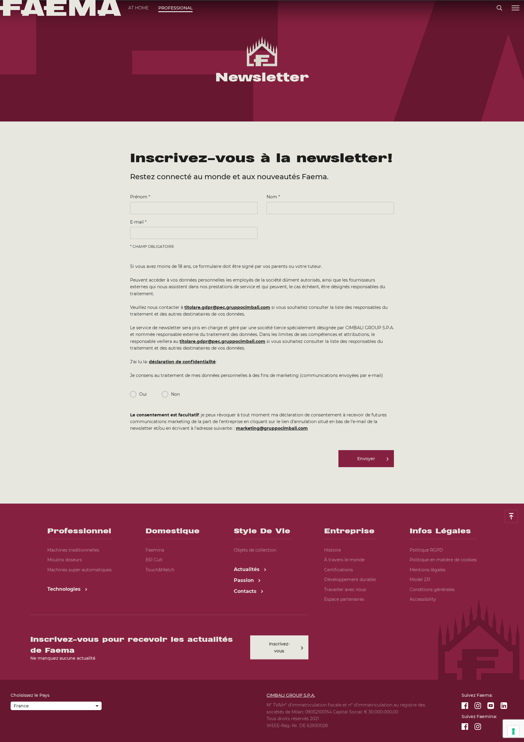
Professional (175, 8)
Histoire (332, 550)
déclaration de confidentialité (182, 361)
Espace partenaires (344, 599)
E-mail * (138, 222)
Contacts (246, 591)
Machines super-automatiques (79, 570)
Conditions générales (432, 589)
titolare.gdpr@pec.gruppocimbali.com (227, 307)
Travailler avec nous (345, 589)
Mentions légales (427, 570)
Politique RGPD (426, 550)
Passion (244, 580)
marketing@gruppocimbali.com (272, 428)
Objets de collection (255, 550)
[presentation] (262, 371)
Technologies (64, 589)
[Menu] (515, 8)
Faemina (155, 550)
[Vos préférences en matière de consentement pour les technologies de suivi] (513, 731)
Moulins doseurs (64, 559)
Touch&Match (160, 570)
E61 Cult (154, 559)
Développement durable (350, 579)
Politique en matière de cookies (443, 559)
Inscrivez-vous (279, 647)
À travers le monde (344, 559)
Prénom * (140, 197)
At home (138, 8)
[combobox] (56, 706)
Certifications (338, 570)
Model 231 (420, 579)
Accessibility (423, 599)
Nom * (273, 197)
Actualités (247, 569)
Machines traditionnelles (73, 550)
